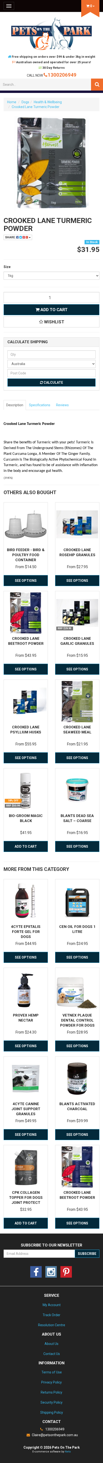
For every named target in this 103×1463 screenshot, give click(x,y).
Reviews (62, 405)
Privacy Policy (51, 1382)
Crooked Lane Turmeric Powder (35, 107)
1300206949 (62, 75)
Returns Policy (51, 1392)
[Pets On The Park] (51, 33)
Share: (10, 237)
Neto (68, 1451)
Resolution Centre (51, 1325)
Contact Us (51, 1354)
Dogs (25, 102)
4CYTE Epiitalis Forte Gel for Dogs (25, 932)
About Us (51, 1344)
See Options (26, 581)
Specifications (39, 405)
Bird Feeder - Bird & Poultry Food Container (26, 555)
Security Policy (51, 1402)
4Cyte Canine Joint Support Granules (25, 1109)
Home (11, 102)
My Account (52, 1305)
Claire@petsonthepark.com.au (54, 1435)
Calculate (53, 382)
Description (14, 405)
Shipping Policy (51, 1412)
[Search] (97, 85)
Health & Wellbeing (48, 102)
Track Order (51, 1315)
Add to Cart (54, 309)
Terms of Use (51, 1372)
